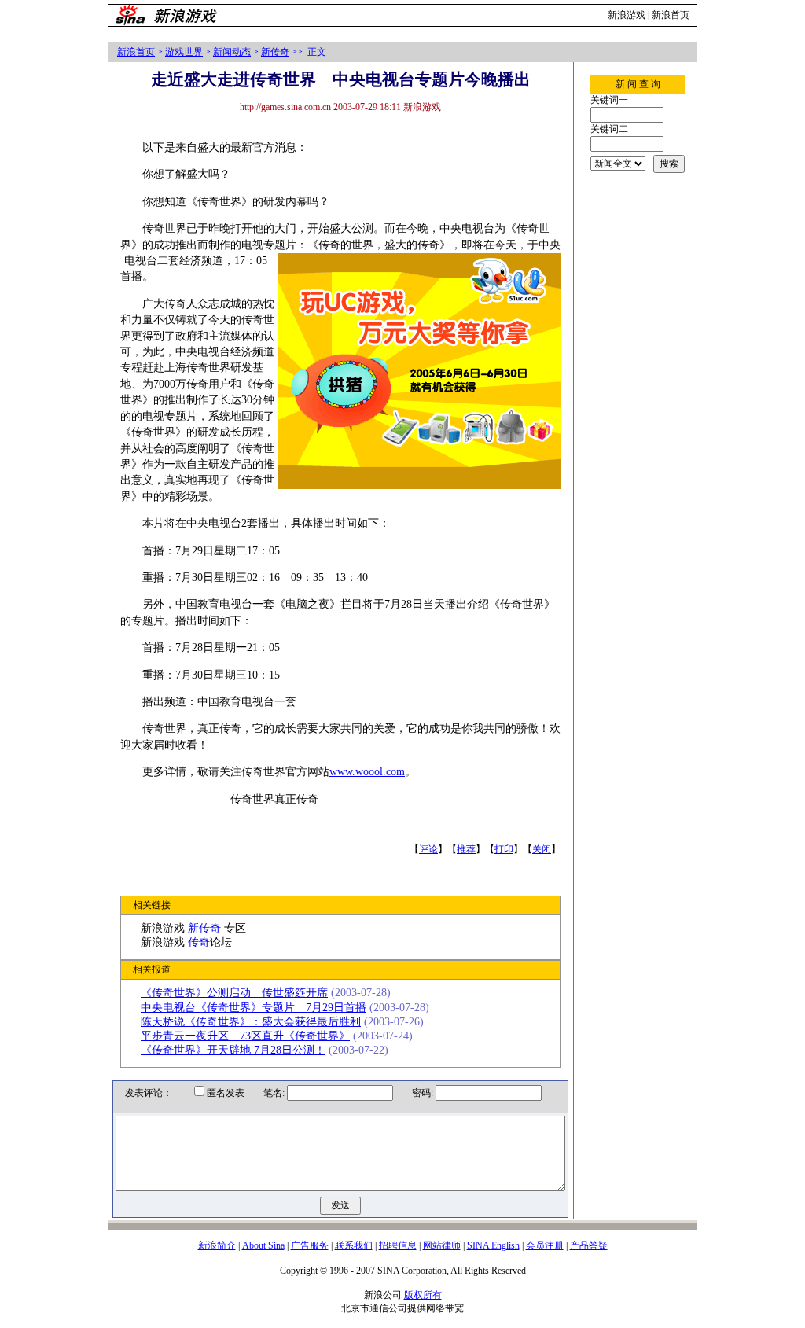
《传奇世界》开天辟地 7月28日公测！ (233, 1050)
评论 (428, 849)
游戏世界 (184, 51)
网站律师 (442, 1245)
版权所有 (423, 1294)
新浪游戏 (626, 14)
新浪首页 (670, 14)
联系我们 (354, 1245)
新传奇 (275, 51)
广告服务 (310, 1245)
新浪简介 (217, 1245)
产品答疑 (589, 1245)
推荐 (466, 849)
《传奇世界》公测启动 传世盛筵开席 (234, 993)
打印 (503, 849)
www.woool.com (367, 772)
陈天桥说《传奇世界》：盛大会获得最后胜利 (251, 1022)
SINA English (493, 1245)
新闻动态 (232, 51)
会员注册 (545, 1245)
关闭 (541, 849)
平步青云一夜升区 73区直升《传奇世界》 (245, 1036)
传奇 (199, 942)
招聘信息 (398, 1245)
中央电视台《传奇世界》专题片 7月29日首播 (253, 1007)
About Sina (263, 1245)
